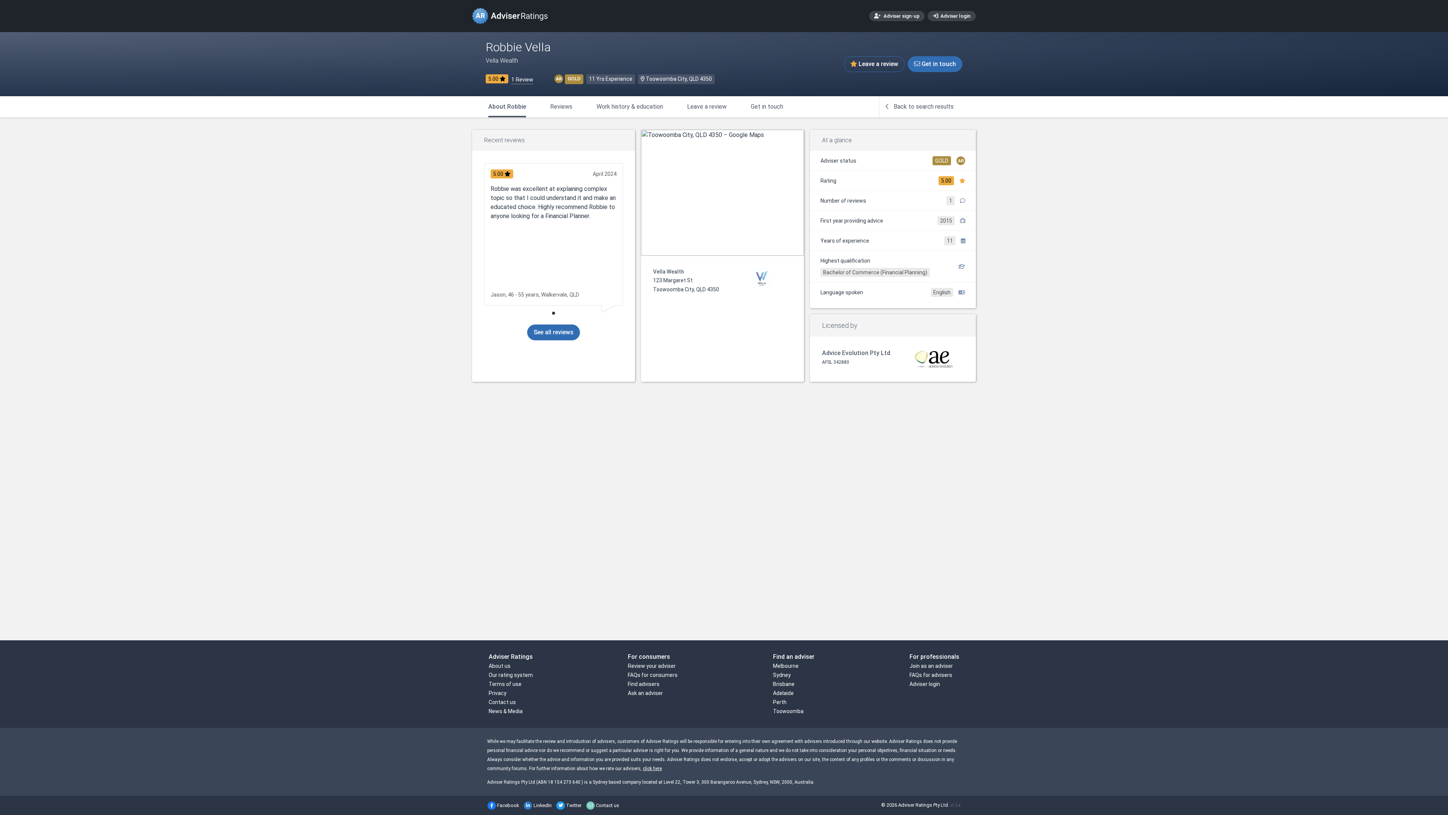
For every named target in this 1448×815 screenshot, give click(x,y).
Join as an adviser (931, 666)
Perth (780, 702)
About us (500, 666)
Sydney (782, 675)
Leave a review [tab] (707, 106)
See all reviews (554, 332)
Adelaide (783, 693)
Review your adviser (652, 666)
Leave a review (877, 64)
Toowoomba (788, 711)
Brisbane (784, 684)
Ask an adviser (645, 693)
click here (652, 768)
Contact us (502, 702)
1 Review (522, 80)
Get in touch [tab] (767, 106)
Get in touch (938, 64)
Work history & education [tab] (630, 106)
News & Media (506, 711)
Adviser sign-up (901, 16)
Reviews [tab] (561, 106)
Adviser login (955, 16)
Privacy (497, 693)
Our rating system (511, 675)
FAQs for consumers (653, 675)
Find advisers (644, 684)
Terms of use (505, 684)
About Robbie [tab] (507, 106)
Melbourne (786, 666)
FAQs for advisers (931, 675)
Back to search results (923, 106)
